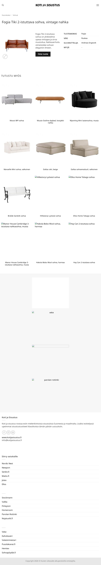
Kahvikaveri (7, 536)
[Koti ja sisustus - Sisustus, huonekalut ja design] (47, 5)
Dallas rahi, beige (50, 169)
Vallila (4, 501)
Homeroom (7, 510)
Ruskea (84, 38)
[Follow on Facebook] (4, 432)
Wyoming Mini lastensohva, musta (84, 120)
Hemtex (5, 548)
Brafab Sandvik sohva (17, 216)
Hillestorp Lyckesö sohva (50, 216)
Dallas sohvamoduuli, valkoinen (84, 169)
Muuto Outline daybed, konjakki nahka (50, 121)
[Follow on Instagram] (9, 432)
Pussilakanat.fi (8, 544)
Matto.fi (5, 476)
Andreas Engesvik (88, 43)
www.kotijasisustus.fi (12, 437)
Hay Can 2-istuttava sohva (84, 262)
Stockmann (7, 497)
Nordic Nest (7, 463)
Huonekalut (6, 15)
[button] (97, 5)
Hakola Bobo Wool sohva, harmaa (50, 262)
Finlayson (6, 506)
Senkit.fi (5, 471)
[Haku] (3, 5)
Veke (4, 531)
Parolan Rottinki (9, 514)
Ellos (4, 484)
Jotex (4, 480)
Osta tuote (43, 54)
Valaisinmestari (9, 540)
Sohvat (15, 15)
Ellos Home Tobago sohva (84, 216)
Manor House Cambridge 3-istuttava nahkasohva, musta (17, 263)
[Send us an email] (13, 432)
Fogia (83, 33)
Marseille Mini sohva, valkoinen (17, 169)
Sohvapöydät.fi (9, 552)
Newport (6, 467)
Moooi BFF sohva (17, 120)
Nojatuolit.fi (7, 518)
